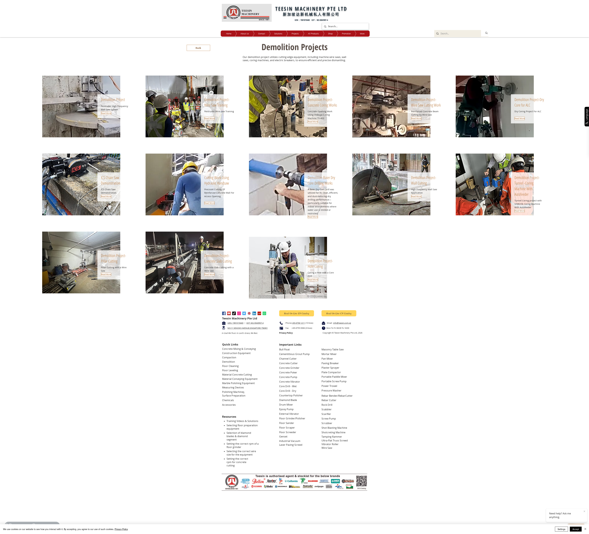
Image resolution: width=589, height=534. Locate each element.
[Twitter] (244, 313)
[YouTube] (229, 313)
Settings (561, 529)
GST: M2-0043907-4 (255, 323)
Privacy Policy (121, 529)
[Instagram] (239, 313)
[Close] (585, 529)
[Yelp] (259, 313)
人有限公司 (329, 14)
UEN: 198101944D (235, 323)
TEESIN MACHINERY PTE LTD (311, 8)
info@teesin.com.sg (342, 323)
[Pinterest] (249, 313)
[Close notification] (584, 511)
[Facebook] (224, 313)
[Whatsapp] (264, 313)
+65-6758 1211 (298, 323)
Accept (575, 529)
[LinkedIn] (254, 313)
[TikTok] (234, 313)
